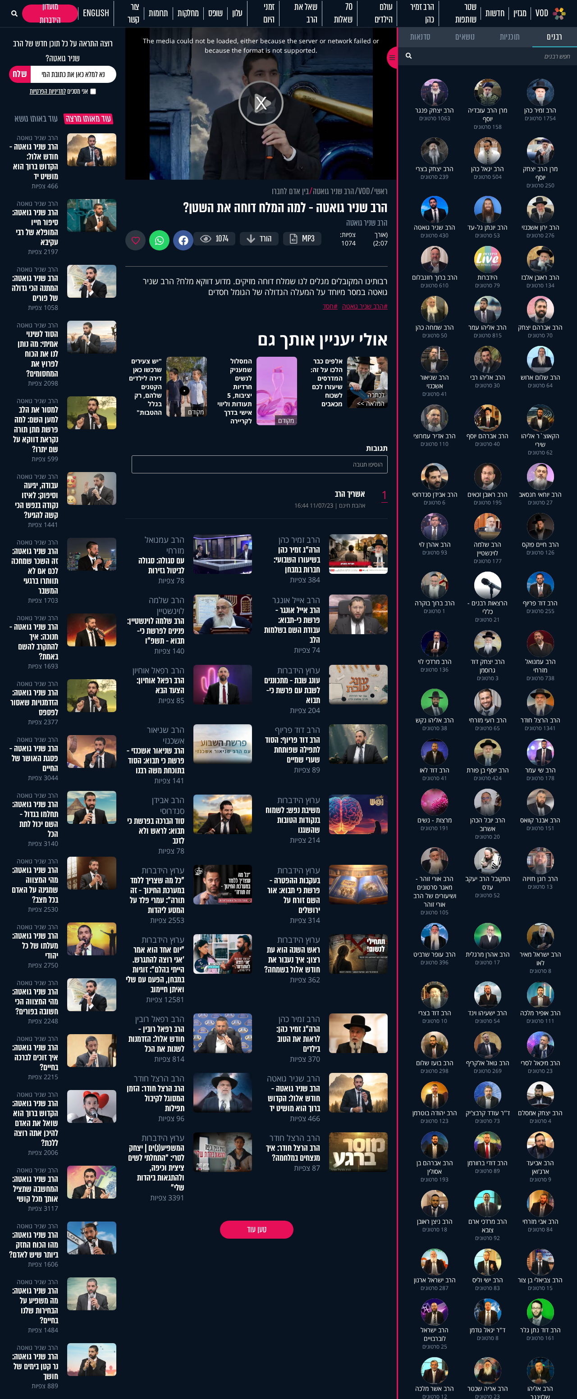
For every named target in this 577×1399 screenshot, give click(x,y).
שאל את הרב (305, 13)
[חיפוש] (409, 56)
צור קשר (133, 13)
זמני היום (269, 13)
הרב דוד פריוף (297, 729)
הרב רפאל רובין (159, 1018)
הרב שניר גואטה (333, 191)
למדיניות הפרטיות (48, 91)
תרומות (158, 13)
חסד (328, 306)
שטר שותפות (465, 13)
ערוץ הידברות (298, 670)
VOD (542, 13)
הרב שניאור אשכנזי (165, 735)
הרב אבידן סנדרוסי (168, 805)
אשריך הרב (350, 494)
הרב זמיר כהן (422, 13)
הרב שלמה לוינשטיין (166, 605)
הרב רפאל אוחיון (158, 670)
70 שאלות (343, 13)
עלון (237, 13)
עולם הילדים (384, 13)
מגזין (519, 13)
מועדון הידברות (50, 14)
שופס (215, 13)
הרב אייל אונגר (296, 600)
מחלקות (188, 13)
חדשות (494, 13)
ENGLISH (96, 13)
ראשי (381, 191)
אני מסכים (59, 91)
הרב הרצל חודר (159, 1078)
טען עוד (256, 1229)
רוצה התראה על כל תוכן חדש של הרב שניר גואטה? (63, 50)
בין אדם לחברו (290, 191)
